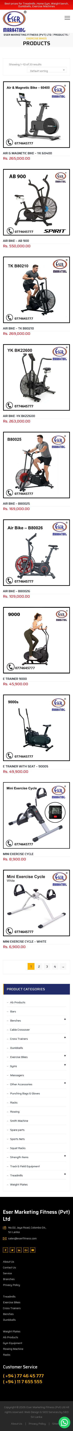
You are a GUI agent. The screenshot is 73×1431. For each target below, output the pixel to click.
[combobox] (47, 70)
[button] (64, 1422)
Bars (13, 1011)
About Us (8, 1261)
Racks (14, 1102)
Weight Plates (19, 1184)
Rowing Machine (13, 1349)
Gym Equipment (12, 1343)
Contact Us (9, 1267)
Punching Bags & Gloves (25, 1093)
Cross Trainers (19, 1039)
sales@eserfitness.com (22, 1238)
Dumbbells (16, 1048)
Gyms (13, 1066)
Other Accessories (21, 1084)
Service (7, 1273)
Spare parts (17, 1130)
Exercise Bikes (19, 1057)
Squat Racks (18, 1148)
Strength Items (19, 1157)
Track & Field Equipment (25, 1166)
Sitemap (57, 1424)
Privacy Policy (11, 1285)
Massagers (17, 1075)
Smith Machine (19, 1121)
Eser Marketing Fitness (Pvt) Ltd (45, 1407)
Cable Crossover (20, 1030)
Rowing (14, 1111)
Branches (9, 1279)
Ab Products (17, 1002)
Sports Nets (17, 1139)
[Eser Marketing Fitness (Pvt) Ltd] (14, 21)
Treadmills (16, 1175)
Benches (15, 1020)
